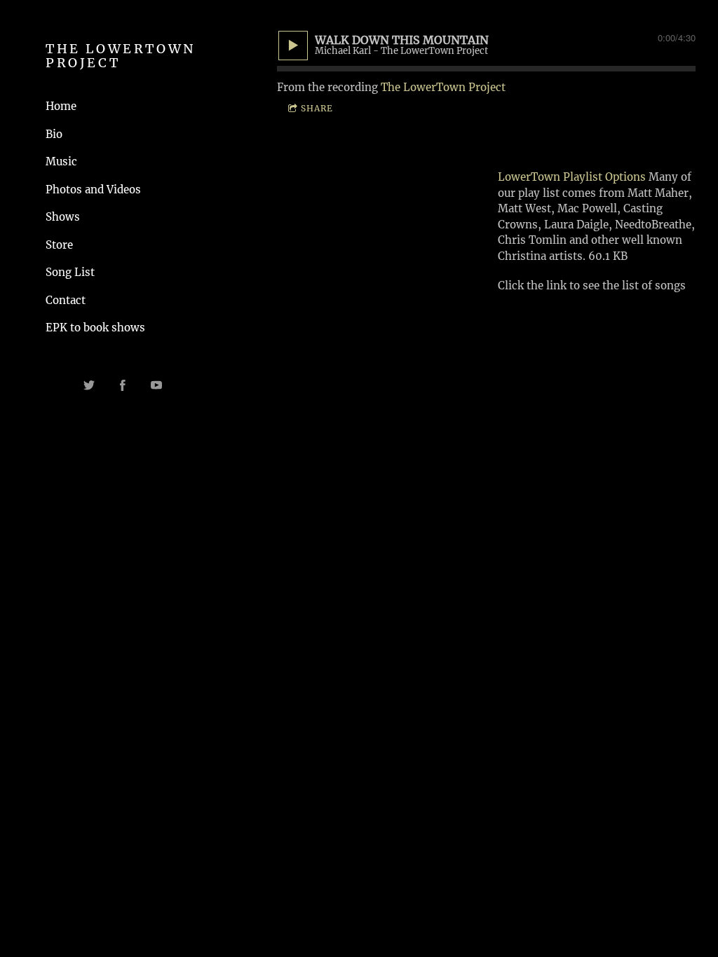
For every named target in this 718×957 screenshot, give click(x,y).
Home (61, 106)
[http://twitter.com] (89, 385)
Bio (54, 134)
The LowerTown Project (443, 87)
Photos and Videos (93, 189)
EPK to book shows (95, 327)
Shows (63, 216)
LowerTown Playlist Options (573, 177)
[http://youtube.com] (156, 385)
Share (317, 108)
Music (61, 161)
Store (59, 245)
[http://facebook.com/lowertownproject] (122, 385)
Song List (70, 272)
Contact (66, 300)
